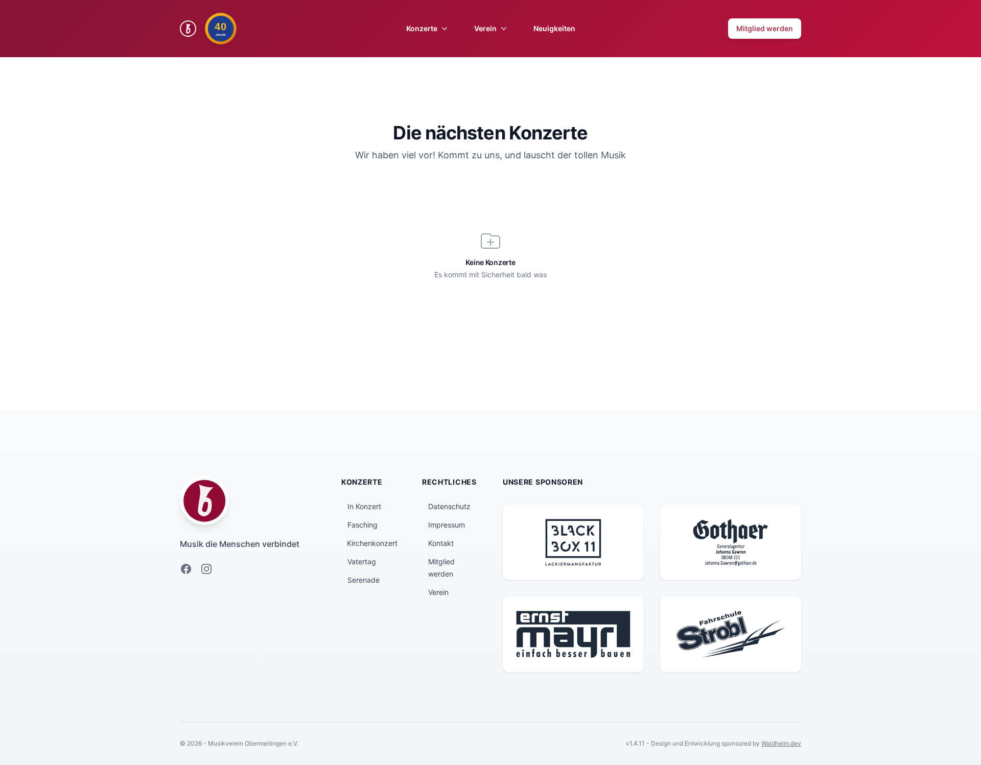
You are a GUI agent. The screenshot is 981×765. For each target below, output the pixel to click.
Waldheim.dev (781, 743)
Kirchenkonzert (372, 543)
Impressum (446, 524)
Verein (485, 28)
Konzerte (421, 28)
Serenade (363, 580)
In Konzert (364, 506)
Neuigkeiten (554, 28)
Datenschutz (449, 506)
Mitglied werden (764, 28)
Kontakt (441, 543)
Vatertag (361, 561)
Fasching (362, 524)
